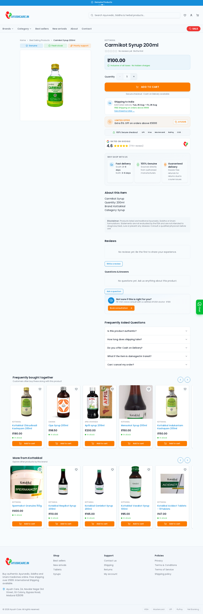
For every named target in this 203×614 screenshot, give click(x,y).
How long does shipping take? (124, 339)
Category (23, 28)
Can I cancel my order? (120, 364)
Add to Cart (150, 87)
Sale (195, 28)
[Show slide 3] (102, 4)
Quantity (110, 76)
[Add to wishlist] (40, 389)
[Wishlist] (185, 15)
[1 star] (106, 51)
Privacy (159, 560)
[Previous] (180, 380)
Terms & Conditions (166, 565)
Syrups (57, 574)
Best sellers (42, 28)
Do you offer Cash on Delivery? (124, 347)
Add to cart (29, 443)
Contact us (110, 560)
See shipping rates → (124, 111)
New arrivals (59, 28)
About (74, 28)
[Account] (191, 15)
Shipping (108, 565)
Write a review (114, 263)
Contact (87, 28)
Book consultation (119, 308)
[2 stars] (108, 51)
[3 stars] (111, 51)
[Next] (187, 380)
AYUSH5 (182, 121)
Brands (7, 28)
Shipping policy (163, 574)
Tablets (57, 569)
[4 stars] (113, 51)
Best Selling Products (39, 40)
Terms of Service (164, 569)
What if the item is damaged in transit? (129, 356)
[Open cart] (197, 15)
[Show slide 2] (100, 4)
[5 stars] (116, 51)
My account (110, 574)
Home (23, 40)
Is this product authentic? (122, 331)
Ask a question (114, 291)
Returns (108, 569)
